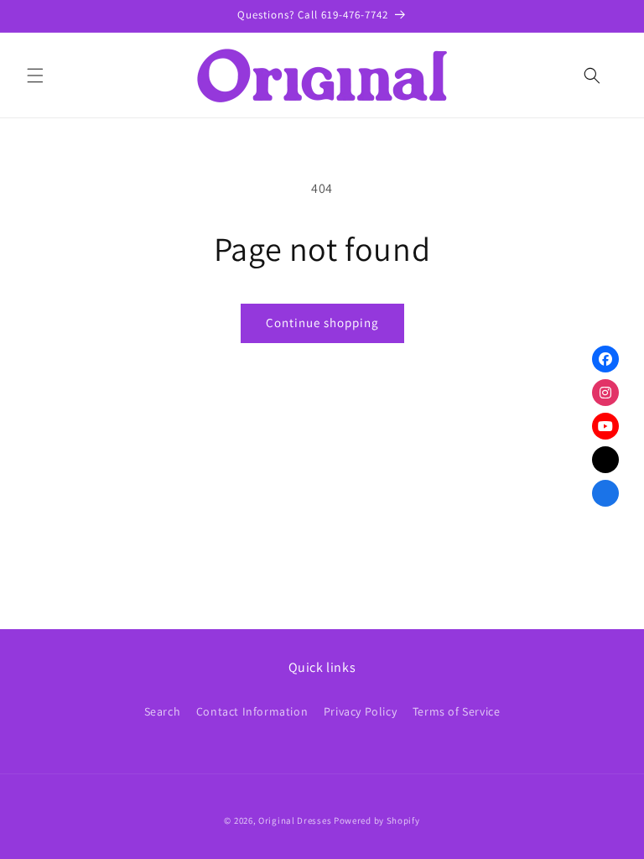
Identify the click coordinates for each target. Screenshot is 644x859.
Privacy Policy (360, 711)
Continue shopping (322, 323)
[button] (35, 75)
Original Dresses (294, 820)
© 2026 (238, 820)
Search (162, 711)
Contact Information (252, 711)
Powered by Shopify (377, 820)
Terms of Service (457, 711)
